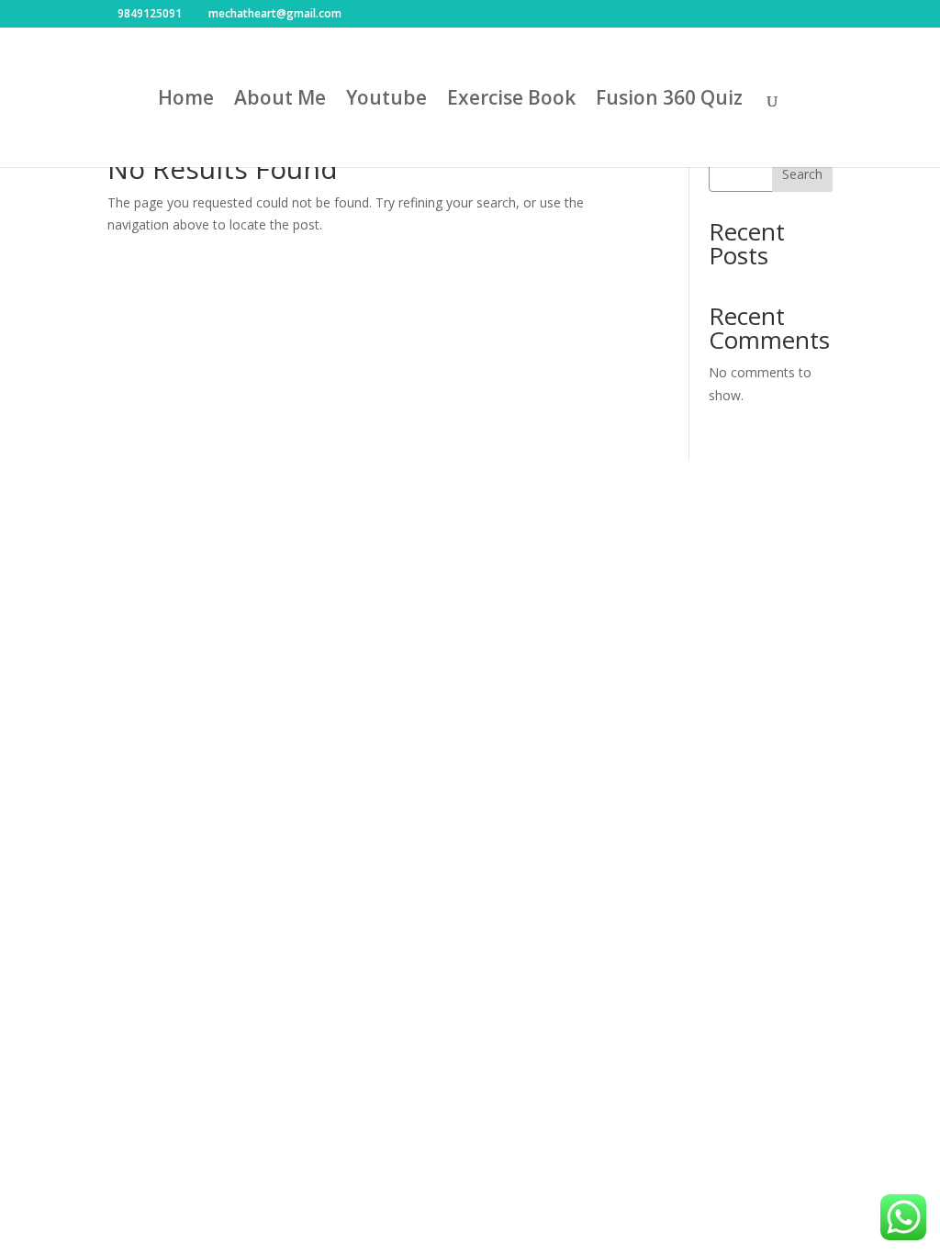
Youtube (386, 100)
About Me (280, 100)
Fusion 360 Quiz (669, 100)
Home (186, 100)
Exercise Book (511, 100)
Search (802, 174)
